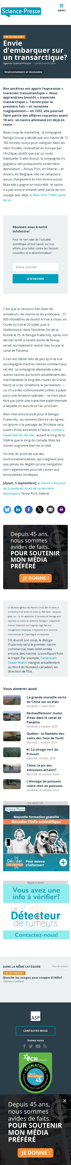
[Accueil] (24, 12)
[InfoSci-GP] (36, 838)
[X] (40, 509)
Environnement (14, 37)
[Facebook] (29, 509)
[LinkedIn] (18, 509)
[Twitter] (31, 1047)
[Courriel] (50, 509)
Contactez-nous (35, 1030)
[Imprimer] (61, 509)
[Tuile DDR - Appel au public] (36, 912)
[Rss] (45, 1047)
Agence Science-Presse (17, 63)
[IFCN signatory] (35, 1072)
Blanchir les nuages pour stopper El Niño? (32, 977)
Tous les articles (60, 966)
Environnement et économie (23, 72)
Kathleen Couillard (13, 981)
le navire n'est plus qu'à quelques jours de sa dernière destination (34, 488)
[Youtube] (38, 1047)
